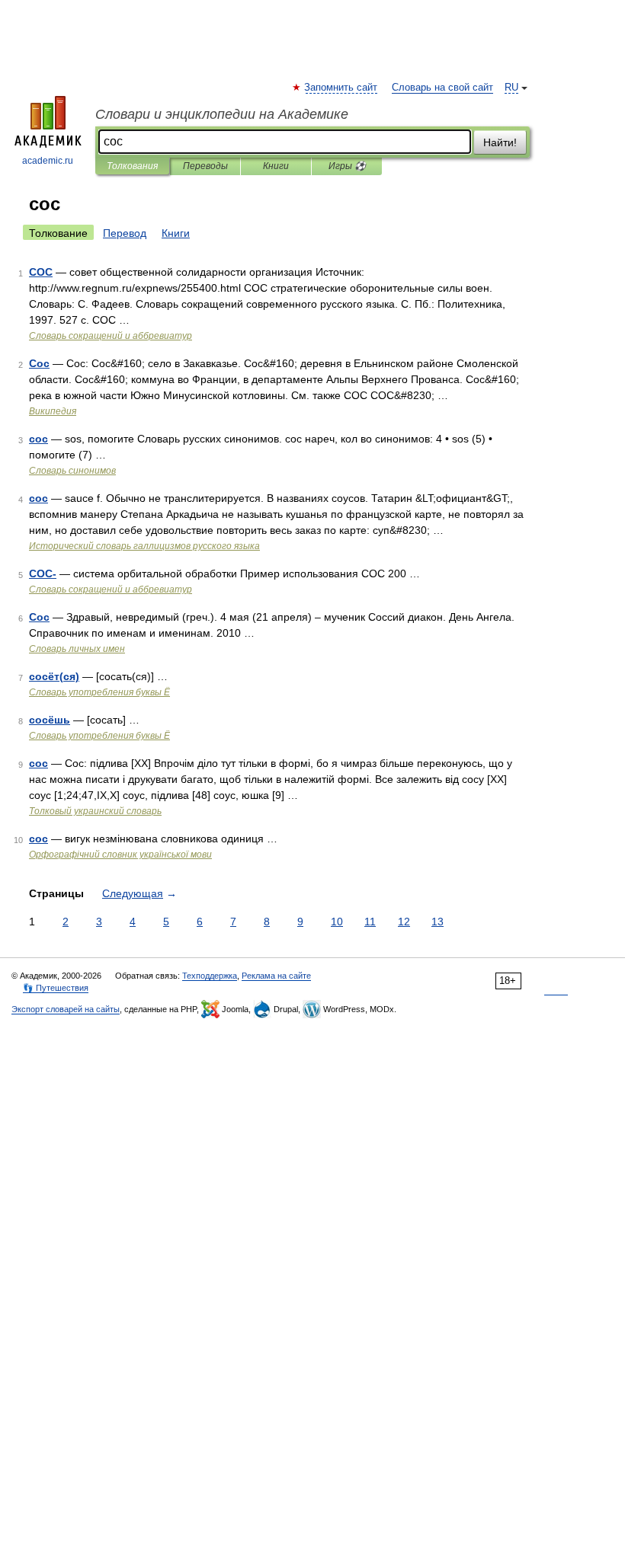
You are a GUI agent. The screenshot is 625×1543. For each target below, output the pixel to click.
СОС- (42, 573)
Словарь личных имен (77, 649)
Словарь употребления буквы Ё (99, 692)
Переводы (205, 166)
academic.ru (47, 160)
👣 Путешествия (55, 987)
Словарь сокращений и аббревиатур (110, 336)
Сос (39, 363)
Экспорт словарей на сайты (65, 1009)
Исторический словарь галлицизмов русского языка (144, 546)
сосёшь (49, 720)
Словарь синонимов (72, 470)
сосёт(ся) (54, 676)
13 (437, 921)
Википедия (52, 411)
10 (337, 921)
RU (511, 87)
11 (370, 921)
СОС (41, 272)
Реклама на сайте (276, 975)
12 (404, 921)
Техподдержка (209, 975)
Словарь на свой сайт (442, 87)
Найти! (500, 142)
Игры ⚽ (347, 166)
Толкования (132, 166)
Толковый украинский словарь (95, 811)
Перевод (124, 233)
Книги (276, 166)
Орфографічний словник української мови (120, 854)
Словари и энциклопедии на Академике (221, 114)
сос (38, 439)
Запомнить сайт (341, 87)
